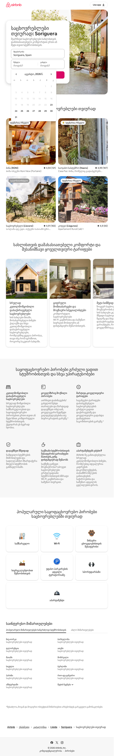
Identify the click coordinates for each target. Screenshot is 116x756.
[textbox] (24, 65)
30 (51, 111)
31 (16, 117)
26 (28, 111)
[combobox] (37, 55)
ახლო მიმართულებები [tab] (82, 630)
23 (51, 104)
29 (45, 111)
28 (39, 111)
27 (33, 111)
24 (16, 111)
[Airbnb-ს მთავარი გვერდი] (13, 5)
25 (22, 111)
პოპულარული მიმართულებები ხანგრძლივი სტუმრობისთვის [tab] (36, 630)
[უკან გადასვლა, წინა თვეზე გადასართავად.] (16, 74)
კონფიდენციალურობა (50, 751)
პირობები (69, 751)
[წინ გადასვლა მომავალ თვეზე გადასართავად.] (51, 74)
